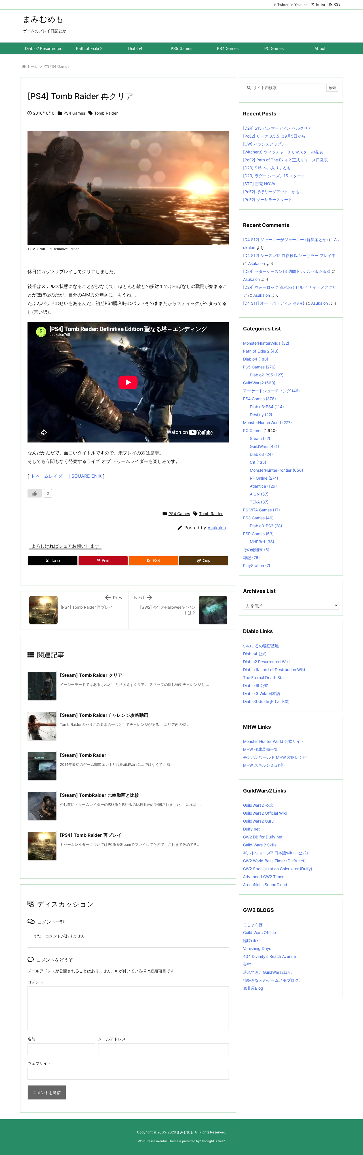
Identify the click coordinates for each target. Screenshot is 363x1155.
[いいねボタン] (35, 493)
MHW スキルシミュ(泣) (264, 765)
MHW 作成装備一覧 (260, 749)
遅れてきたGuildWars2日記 (267, 972)
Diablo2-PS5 (267, 374)
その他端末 (256, 549)
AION (259, 494)
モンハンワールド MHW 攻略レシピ (275, 757)
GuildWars (264, 446)
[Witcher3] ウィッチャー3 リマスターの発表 (283, 151)
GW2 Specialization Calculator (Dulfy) (277, 868)
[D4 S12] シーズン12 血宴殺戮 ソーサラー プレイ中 (289, 255)
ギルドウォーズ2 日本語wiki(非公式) (275, 852)
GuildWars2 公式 (258, 805)
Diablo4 (255, 359)
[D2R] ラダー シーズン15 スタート (274, 175)
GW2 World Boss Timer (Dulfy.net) (274, 860)
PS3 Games (258, 517)
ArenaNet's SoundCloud (265, 884)
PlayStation (256, 565)
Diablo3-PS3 (266, 525)
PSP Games (258, 533)
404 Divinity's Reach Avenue (269, 956)
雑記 (251, 557)
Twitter (282, 5)
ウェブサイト (39, 1063)
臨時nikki (251, 940)
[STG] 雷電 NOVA (259, 183)
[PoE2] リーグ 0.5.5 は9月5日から (274, 136)
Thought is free (212, 1141)
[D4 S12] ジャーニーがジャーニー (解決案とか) (285, 239)
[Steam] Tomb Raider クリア (91, 675)
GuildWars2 (259, 382)
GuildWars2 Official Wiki (265, 813)
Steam (260, 438)
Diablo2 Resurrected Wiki (266, 661)
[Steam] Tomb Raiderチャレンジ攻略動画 (104, 715)
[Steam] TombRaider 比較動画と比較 (99, 795)
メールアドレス (112, 1038)
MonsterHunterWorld (267, 422)
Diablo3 (261, 454)
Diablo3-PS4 (267, 406)
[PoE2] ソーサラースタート (267, 199)
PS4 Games (59, 66)
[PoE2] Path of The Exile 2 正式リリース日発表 (285, 159)
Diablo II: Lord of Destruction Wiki (274, 669)
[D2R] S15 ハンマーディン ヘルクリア (277, 128)
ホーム (32, 66)
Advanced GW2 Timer (263, 876)
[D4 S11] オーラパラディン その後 (274, 303)
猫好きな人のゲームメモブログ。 (273, 980)
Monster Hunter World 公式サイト (273, 741)
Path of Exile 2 (260, 351)
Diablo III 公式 (255, 685)
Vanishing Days (257, 948)
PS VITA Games (261, 509)
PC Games (252, 430)
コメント (35, 981)
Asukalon (217, 527)
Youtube (300, 5)
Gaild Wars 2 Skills (260, 844)
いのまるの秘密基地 (261, 645)
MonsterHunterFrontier (276, 470)
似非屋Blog (253, 988)
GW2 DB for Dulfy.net (262, 836)
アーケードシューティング (271, 390)
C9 (258, 462)
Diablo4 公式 (254, 653)
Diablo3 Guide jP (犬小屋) (266, 701)
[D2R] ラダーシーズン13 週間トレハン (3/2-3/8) (286, 271)
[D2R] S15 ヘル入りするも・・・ (273, 167)
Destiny (261, 414)
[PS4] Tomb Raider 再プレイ (90, 835)
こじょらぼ (253, 924)
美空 (247, 964)
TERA (259, 501)
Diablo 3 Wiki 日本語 (261, 693)
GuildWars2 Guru (258, 821)
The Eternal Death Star (264, 677)
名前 (31, 1038)
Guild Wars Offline (259, 932)
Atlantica (263, 486)
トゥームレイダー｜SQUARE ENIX (66, 476)
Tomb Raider (106, 113)
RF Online (264, 478)
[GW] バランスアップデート (268, 144)
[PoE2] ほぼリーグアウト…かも (271, 191)
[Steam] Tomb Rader (83, 755)
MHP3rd (262, 541)
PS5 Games (259, 366)
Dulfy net (251, 829)
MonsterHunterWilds (266, 343)
